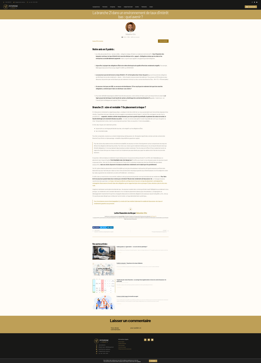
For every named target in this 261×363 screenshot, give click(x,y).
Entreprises (112, 6)
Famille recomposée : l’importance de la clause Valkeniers (129, 263)
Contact (151, 6)
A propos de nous (96, 6)
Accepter (153, 360)
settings (139, 361)
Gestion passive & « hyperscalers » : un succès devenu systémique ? (132, 246)
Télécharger (163, 41)
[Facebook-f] (252, 2)
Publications (144, 6)
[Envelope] (257, 2)
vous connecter (124, 328)
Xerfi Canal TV (153, 216)
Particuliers (104, 6)
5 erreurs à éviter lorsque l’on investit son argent (127, 296)
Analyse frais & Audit (128, 6)
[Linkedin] (254, 2)
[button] (96, 227)
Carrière (137, 6)
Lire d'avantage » (119, 252)
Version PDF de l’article (97, 41)
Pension (119, 6)
